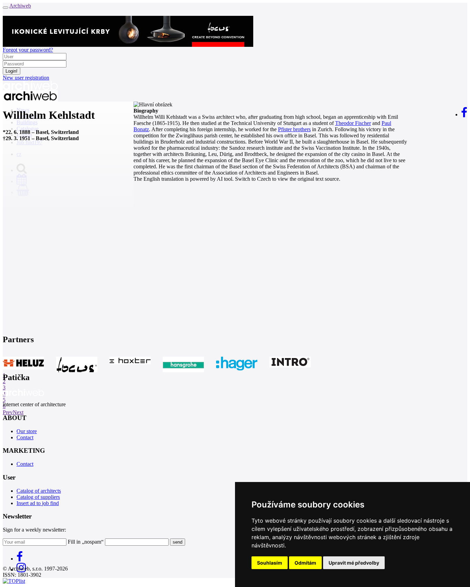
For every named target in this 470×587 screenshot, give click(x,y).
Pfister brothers (294, 129)
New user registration (26, 78)
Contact (25, 437)
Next (18, 412)
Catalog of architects (39, 491)
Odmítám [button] (305, 563)
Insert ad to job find (38, 503)
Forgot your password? (28, 50)
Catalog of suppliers (38, 497)
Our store (27, 431)
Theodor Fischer (353, 123)
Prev (8, 412)
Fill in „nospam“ (86, 542)
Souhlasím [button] (269, 563)
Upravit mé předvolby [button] (354, 563)
